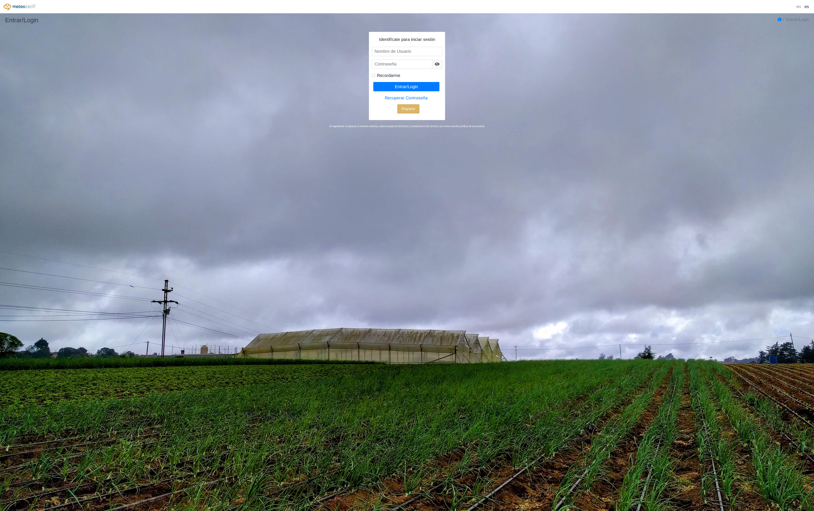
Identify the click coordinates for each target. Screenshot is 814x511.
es (806, 6)
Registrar (408, 109)
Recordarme (388, 75)
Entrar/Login (406, 86)
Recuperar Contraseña (406, 98)
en (798, 6)
